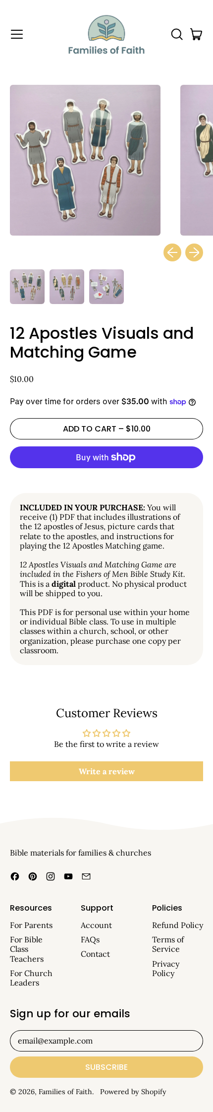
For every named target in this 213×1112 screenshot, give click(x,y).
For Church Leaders (31, 978)
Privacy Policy (165, 968)
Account (96, 925)
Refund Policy (177, 925)
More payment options (106, 479)
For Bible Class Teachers (27, 948)
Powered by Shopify (133, 1091)
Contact (95, 954)
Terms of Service (168, 944)
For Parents (31, 925)
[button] (176, 34)
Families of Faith (65, 1091)
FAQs (90, 939)
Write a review (107, 771)
